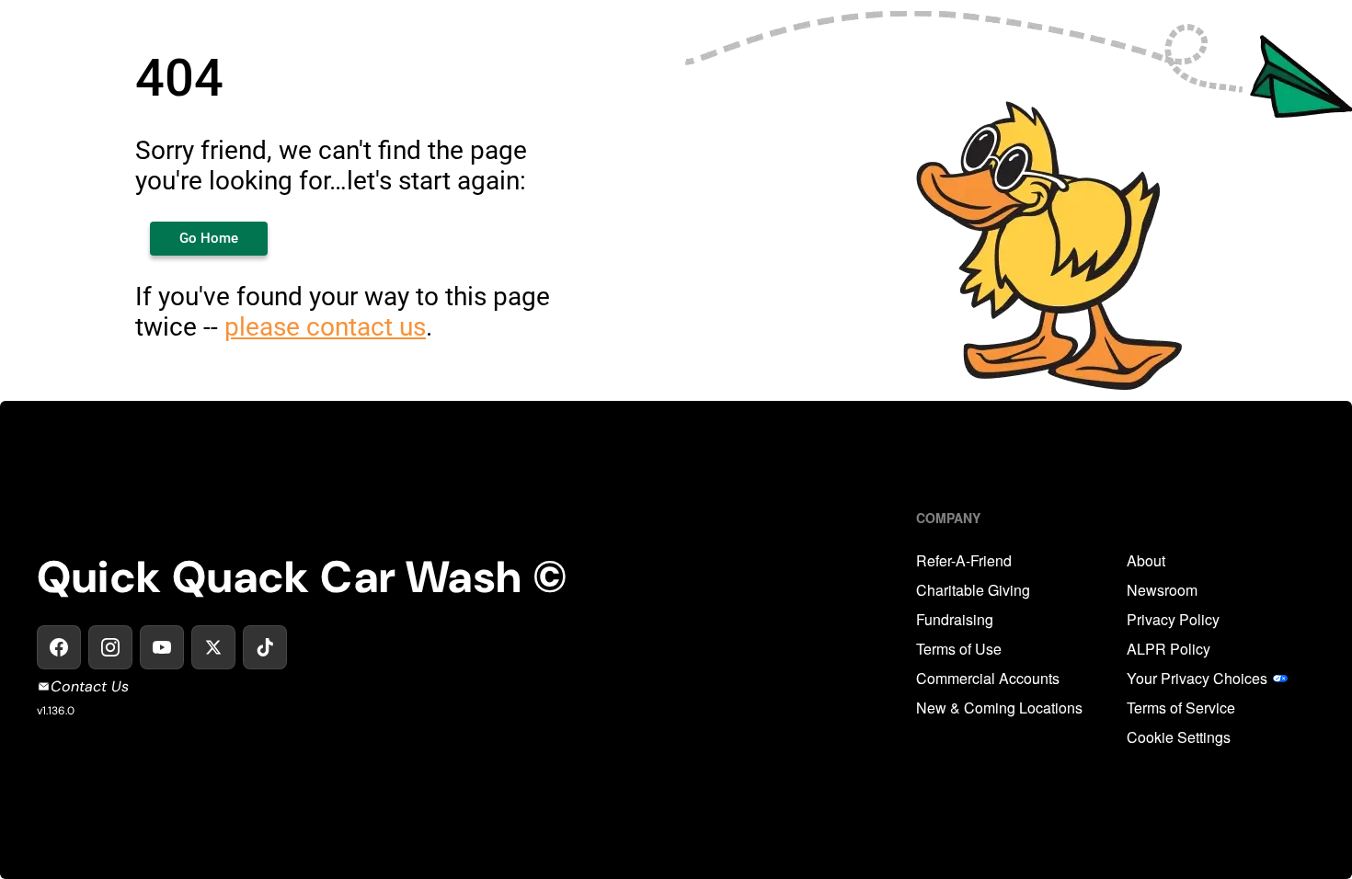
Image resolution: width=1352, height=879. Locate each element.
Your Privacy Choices (1197, 678)
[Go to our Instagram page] (110, 647)
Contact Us (90, 686)
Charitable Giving (973, 590)
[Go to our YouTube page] (162, 647)
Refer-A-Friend (964, 561)
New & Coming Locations (999, 708)
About (1146, 561)
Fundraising (954, 620)
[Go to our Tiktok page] (265, 647)
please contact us (325, 327)
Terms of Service (1181, 708)
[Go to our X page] (213, 647)
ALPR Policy (1168, 649)
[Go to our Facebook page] (59, 647)
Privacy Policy (1173, 620)
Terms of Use (959, 649)
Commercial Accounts (988, 678)
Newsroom (1162, 590)
